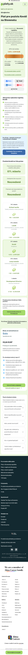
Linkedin (3, 522)
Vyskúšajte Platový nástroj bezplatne (14, 152)
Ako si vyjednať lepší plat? (11, 440)
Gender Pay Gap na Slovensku (9, 500)
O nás (2, 492)
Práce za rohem (5, 591)
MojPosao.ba (18, 605)
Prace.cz (4, 586)
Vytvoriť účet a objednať (14, 385)
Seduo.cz (17, 584)
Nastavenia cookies (6, 546)
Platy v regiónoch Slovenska (9, 467)
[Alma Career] (14, 637)
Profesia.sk (4, 582)
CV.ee (3, 607)
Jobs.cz (4, 579)
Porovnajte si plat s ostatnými (12, 75)
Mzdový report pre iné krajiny (9, 503)
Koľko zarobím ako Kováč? (11, 423)
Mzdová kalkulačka (6, 475)
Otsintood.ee (5, 614)
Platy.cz (17, 589)
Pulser (16, 614)
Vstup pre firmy (5, 505)
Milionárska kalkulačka (7, 472)
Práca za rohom (5, 589)
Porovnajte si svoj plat (14, 652)
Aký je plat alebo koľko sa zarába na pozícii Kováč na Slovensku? (13, 408)
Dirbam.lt (4, 610)
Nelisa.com (4, 596)
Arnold (16, 579)
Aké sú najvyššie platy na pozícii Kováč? (12, 416)
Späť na (7, 9)
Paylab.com (17, 593)
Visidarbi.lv (4, 612)
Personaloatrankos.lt (6, 617)
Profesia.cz (4, 584)
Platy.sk (17, 591)
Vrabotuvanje (18, 607)
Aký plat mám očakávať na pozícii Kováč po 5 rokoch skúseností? (11, 432)
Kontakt (3, 516)
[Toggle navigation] (25, 4)
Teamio (16, 582)
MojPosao (17, 603)
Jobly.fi (3, 629)
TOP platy (3, 478)
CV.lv (3, 605)
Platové (5, 525)
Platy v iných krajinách (7, 470)
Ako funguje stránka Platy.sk (9, 489)
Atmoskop (4, 593)
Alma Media (19, 557)
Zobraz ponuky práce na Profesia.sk (14, 312)
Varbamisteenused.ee (7, 621)
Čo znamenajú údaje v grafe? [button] (12, 71)
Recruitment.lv (5, 619)
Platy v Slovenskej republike (8, 464)
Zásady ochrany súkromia (8, 542)
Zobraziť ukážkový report (12, 388)
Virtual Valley (18, 612)
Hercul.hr (17, 610)
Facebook (3, 519)
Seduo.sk (17, 586)
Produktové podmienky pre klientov (11, 486)
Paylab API (4, 508)
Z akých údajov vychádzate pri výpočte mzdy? (12, 448)
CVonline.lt (4, 603)
